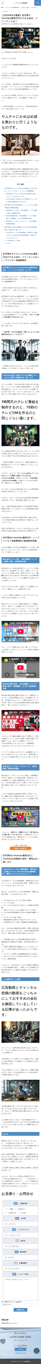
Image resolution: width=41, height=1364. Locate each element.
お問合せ (20, 1349)
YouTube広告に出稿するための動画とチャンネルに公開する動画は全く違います (21, 200)
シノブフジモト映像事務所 (20, 3)
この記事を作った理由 (13, 240)
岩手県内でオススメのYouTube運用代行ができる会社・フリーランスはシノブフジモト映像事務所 (21, 189)
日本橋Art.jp (9, 700)
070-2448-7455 (21, 1337)
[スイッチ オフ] (37, 3)
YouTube (5, 11)
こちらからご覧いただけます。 (13, 801)
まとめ (8, 243)
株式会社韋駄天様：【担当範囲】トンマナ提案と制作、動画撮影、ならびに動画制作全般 (21, 217)
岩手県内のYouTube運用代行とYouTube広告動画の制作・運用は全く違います (21, 228)
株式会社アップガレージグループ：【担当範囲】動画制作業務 (21, 222)
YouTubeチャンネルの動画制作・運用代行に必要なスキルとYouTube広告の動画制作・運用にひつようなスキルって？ (21, 235)
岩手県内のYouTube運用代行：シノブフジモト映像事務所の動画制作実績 (21, 206)
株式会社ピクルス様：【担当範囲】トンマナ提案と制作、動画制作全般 (21, 212)
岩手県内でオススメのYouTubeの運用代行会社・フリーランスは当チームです (21, 195)
